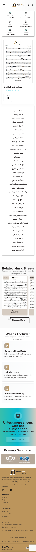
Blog (3, 500)
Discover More (18, 320)
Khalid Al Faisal (10, 35)
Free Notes (5, 516)
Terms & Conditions (28, 541)
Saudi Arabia (10, 18)
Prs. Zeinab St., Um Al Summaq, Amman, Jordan (19, 530)
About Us (4, 497)
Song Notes (5, 511)
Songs (26, 35)
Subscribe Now (18, 439)
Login (33, 5)
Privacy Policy (6, 541)
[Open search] (29, 5)
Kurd (10, 26)
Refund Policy (16, 541)
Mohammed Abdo (26, 18)
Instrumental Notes (8, 514)
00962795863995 (10, 527)
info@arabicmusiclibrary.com (13, 524)
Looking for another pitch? (12, 90)
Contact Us (5, 502)
